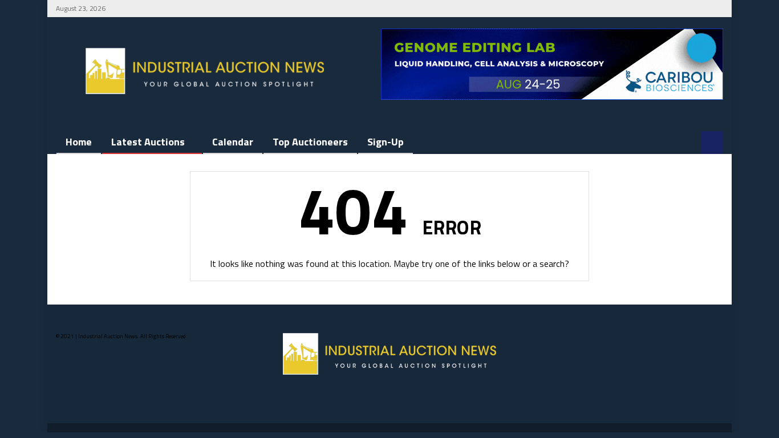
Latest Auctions (148, 141)
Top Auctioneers (310, 141)
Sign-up (385, 141)
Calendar (232, 141)
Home (79, 141)
